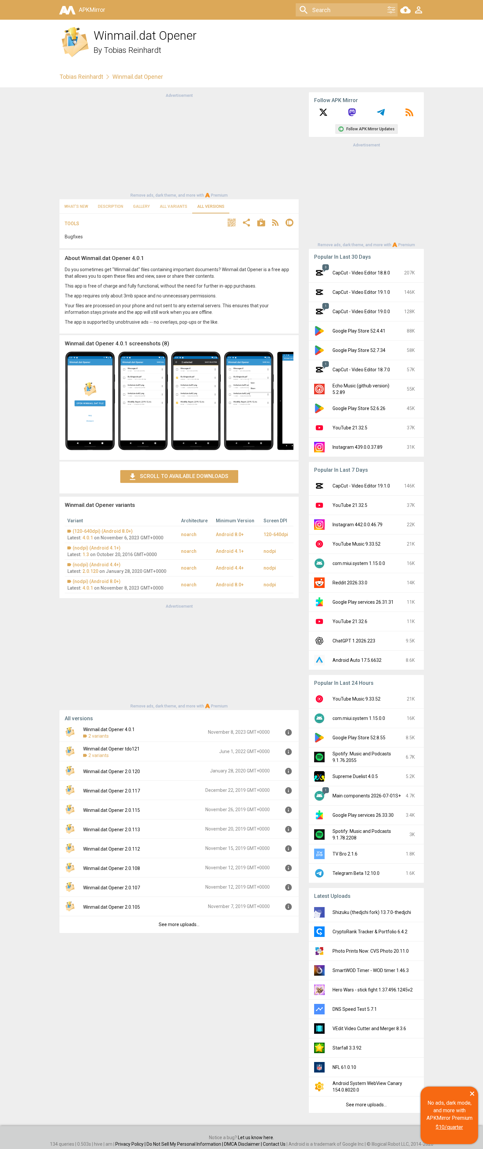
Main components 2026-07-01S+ (367, 795)
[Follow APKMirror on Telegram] (381, 114)
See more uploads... (179, 924)
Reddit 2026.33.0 (350, 582)
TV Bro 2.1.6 (345, 853)
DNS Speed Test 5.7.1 (355, 1009)
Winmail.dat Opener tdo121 (111, 748)
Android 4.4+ (230, 568)
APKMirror (92, 9)
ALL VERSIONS (210, 206)
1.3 (85, 554)
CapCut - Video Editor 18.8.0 (361, 272)
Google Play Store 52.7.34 (359, 350)
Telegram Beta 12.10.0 (356, 873)
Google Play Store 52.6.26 (359, 408)
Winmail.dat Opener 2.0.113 (111, 829)
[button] (232, 223)
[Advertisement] (179, 145)
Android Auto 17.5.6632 (357, 660)
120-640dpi (276, 534)
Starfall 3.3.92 (347, 1048)
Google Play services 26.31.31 (363, 602)
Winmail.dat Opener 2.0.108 (111, 868)
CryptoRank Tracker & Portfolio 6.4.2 (370, 931)
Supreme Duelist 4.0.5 (355, 776)
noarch (188, 534)
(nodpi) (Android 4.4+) (97, 564)
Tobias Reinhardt (132, 50)
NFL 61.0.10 (344, 1067)
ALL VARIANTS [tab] (173, 206)
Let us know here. (256, 1137)
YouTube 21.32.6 (350, 621)
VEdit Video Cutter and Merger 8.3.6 (369, 1028)
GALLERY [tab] (141, 206)
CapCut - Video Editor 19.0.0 (361, 311)
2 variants (98, 736)
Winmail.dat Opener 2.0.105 (111, 907)
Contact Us (274, 1144)
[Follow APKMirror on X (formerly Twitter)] (323, 114)
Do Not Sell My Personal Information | (185, 1144)
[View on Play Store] (261, 223)
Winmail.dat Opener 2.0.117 (111, 790)
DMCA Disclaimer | (243, 1144)
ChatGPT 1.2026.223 (354, 640)
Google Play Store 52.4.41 (359, 331)
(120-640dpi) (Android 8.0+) (103, 531)
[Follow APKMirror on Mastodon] (352, 114)
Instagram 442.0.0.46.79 (357, 524)
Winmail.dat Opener (137, 76)
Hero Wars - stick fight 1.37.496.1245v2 (373, 989)
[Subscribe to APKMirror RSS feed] (409, 114)
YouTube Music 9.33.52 (356, 544)
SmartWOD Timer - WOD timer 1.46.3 (371, 970)
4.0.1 (87, 537)
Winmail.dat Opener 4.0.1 (109, 729)
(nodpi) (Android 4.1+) (97, 548)
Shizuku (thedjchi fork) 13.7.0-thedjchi (372, 912)
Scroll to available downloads (184, 476)
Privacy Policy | (131, 1144)
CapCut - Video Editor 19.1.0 (361, 292)
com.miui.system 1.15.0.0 (359, 563)
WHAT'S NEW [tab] (76, 206)
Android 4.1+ (230, 551)
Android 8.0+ (230, 534)
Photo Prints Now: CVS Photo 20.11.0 (371, 951)
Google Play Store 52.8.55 (359, 737)
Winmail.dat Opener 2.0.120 (111, 771)
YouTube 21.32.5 (350, 427)
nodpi (270, 551)
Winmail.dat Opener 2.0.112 (111, 849)
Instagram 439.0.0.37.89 (357, 447)
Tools (72, 223)
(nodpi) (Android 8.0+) (97, 581)
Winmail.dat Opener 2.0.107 (111, 887)
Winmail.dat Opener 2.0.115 (111, 810)
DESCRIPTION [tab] (110, 206)
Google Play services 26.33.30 (363, 815)
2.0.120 (90, 571)
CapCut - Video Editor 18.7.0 (361, 369)
